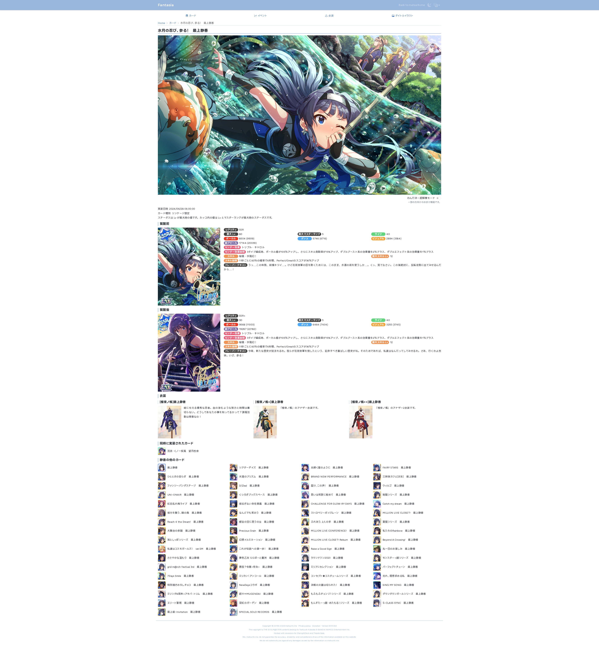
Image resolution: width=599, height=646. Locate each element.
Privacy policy (305, 626)
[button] (437, 5)
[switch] (438, 198)
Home (161, 23)
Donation (316, 626)
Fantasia (166, 5)
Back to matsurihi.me (412, 5)
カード (172, 23)
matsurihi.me (291, 626)
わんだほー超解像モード (421, 198)
